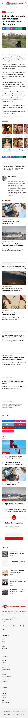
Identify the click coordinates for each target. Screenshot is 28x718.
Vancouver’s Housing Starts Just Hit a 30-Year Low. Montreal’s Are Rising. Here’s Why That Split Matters (15, 511)
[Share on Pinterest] (12, 28)
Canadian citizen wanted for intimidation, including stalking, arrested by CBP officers (13, 464)
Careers (3, 665)
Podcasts (4, 697)
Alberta (14, 55)
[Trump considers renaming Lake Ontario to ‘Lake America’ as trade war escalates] (14, 233)
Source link (5, 120)
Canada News (6, 453)
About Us (4, 660)
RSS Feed (4, 693)
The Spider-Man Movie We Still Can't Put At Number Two (7, 136)
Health (3, 650)
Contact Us (23, 714)
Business (4, 643)
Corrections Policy (6, 681)
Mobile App (4, 695)
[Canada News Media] (14, 3)
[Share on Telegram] (16, 28)
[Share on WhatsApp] (20, 28)
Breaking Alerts (5, 702)
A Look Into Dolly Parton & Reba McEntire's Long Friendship (18, 150)
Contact (4, 662)
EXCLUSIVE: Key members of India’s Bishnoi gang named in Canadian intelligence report (12, 405)
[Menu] (2, 3)
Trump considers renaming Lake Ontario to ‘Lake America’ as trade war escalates (15, 504)
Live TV (3, 700)
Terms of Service (6, 669)
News (4, 12)
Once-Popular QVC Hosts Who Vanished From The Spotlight (7, 150)
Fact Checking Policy (7, 676)
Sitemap (4, 674)
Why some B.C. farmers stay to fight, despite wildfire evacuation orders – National (12, 290)
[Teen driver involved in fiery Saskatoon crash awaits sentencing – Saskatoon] (14, 346)
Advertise (4, 672)
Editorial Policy (5, 679)
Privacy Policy (5, 667)
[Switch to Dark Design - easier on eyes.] (26, 3)
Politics (3, 641)
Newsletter (4, 690)
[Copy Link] (24, 28)
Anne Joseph (12, 176)
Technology (4, 648)
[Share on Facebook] (4, 28)
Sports (3, 646)
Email (14, 531)
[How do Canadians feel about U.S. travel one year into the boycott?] (14, 302)
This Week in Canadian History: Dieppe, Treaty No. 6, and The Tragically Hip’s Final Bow (13, 458)
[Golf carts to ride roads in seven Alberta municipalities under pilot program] (14, 40)
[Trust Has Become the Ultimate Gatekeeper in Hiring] (14, 210)
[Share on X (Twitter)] (8, 28)
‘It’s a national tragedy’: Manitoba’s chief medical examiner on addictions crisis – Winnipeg (13, 381)
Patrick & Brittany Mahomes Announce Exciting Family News (18, 136)
